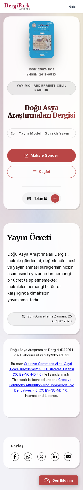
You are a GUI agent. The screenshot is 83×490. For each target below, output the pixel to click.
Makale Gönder (44, 155)
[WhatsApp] (28, 456)
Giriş (72, 6)
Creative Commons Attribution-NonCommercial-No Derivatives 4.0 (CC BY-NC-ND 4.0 (41, 385)
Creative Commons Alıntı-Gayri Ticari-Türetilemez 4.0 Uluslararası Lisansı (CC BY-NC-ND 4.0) (41, 369)
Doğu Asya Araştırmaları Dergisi (41, 111)
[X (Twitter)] (41, 456)
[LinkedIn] (55, 456)
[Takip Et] (55, 198)
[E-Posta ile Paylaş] (68, 456)
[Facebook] (15, 456)
